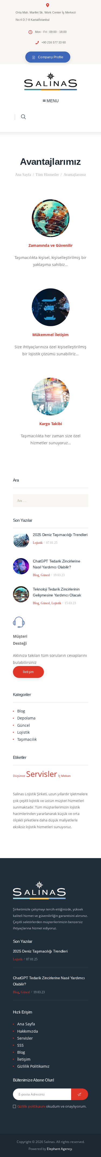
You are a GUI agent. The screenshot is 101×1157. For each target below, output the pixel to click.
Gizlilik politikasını (31, 1106)
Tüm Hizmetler (47, 175)
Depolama (26, 718)
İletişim (28, 672)
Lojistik (38, 543)
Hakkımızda (27, 1031)
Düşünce (19, 776)
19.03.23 (59, 575)
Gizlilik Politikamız (33, 1066)
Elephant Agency (59, 1148)
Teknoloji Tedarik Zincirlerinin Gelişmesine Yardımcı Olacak (57, 592)
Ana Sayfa (23, 175)
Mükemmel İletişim (50, 334)
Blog (36, 575)
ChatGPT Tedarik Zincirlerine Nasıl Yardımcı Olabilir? (56, 564)
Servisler (41, 774)
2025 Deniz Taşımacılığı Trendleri (60, 535)
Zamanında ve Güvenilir (50, 245)
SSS (20, 1045)
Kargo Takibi (50, 423)
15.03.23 (70, 603)
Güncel (45, 575)
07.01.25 (51, 543)
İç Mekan (64, 776)
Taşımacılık (27, 739)
